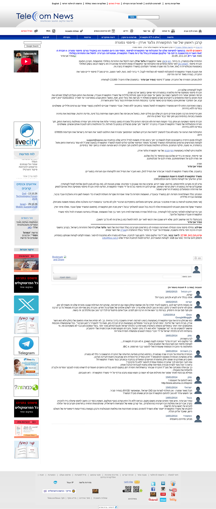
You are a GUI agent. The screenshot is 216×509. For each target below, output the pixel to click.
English (55, 3)
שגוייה (123, 230)
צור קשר (146, 31)
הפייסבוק (169, 150)
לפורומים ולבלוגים (153, 3)
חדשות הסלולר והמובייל (184, 47)
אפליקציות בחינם (108, 477)
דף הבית (199, 47)
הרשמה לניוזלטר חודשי (72, 3)
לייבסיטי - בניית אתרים (106, 507)
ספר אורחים (84, 498)
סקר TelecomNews (56, 498)
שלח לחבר (128, 482)
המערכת (51, 475)
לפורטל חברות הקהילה (133, 3)
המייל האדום (114, 3)
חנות (42, 475)
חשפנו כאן (183, 64)
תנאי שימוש (95, 475)
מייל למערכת (80, 475)
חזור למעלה (173, 475)
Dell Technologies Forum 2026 (26, 194)
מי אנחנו (166, 31)
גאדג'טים (132, 499)
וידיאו (125, 31)
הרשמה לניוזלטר (157, 475)
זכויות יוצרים (127, 475)
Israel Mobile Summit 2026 (26, 203)
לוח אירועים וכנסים (102, 31)
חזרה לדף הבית (190, 31)
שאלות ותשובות (100, 498)
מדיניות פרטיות (111, 475)
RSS (48, 31)
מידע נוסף (71, 498)
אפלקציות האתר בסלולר (95, 3)
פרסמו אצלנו (65, 475)
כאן (169, 61)
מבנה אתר (142, 475)
